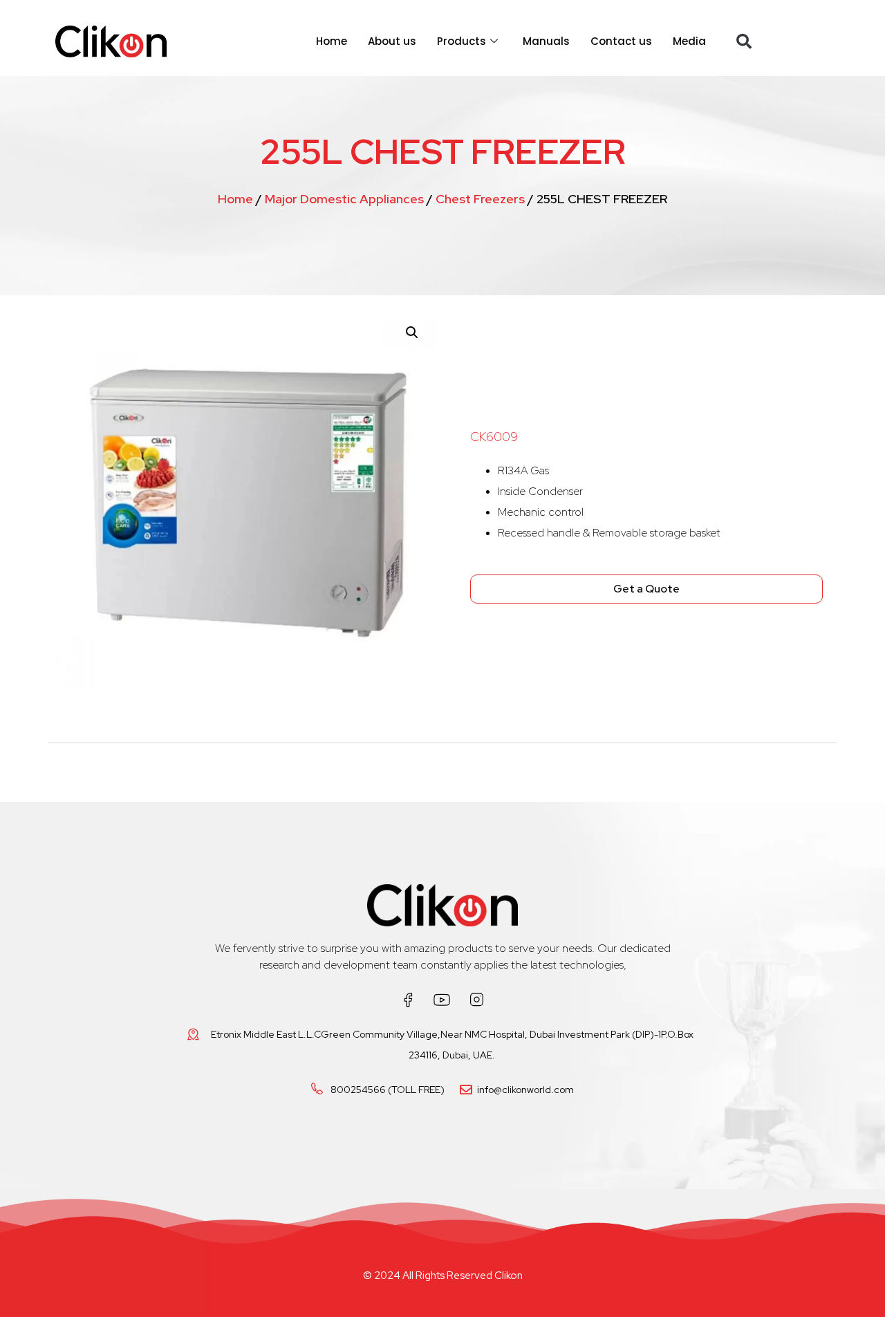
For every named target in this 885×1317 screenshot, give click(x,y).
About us (392, 41)
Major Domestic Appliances (344, 199)
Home (331, 41)
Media (689, 41)
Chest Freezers (480, 199)
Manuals (546, 41)
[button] (744, 41)
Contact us (621, 41)
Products (461, 41)
